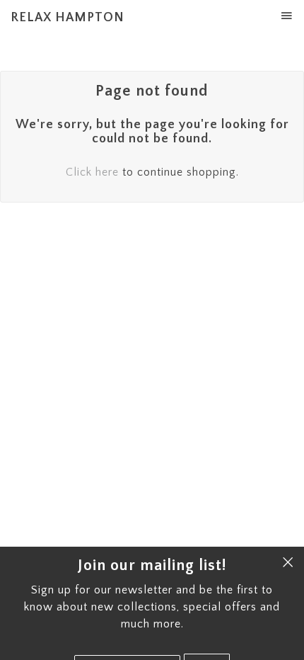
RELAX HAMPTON (67, 18)
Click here (92, 172)
